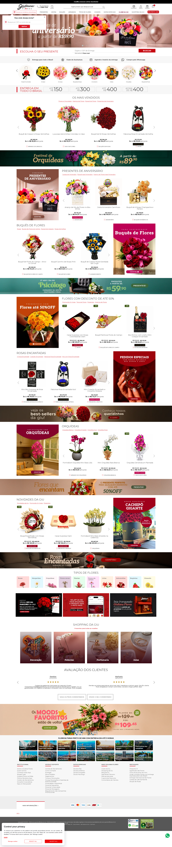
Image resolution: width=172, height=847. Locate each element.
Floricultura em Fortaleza (45, 758)
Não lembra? (82, 53)
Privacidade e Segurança (53, 783)
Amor (139, 146)
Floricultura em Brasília (122, 758)
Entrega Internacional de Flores (140, 778)
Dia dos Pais (77, 769)
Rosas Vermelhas (60, 229)
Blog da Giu (105, 772)
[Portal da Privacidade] (133, 821)
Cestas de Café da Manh (138, 779)
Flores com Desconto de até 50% (88, 298)
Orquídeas (128, 81)
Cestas (53, 12)
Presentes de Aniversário (105, 101)
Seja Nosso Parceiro (108, 774)
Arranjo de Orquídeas (78, 475)
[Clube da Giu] (86, 735)
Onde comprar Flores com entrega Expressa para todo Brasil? (142, 775)
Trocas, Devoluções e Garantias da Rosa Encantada (56, 780)
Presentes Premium (64, 548)
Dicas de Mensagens (52, 789)
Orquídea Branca (68, 430)
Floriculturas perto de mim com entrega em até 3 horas (86, 738)
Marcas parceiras (107, 776)
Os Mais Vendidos (86, 97)
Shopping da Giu (138, 12)
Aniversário (94, 81)
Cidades (97, 12)
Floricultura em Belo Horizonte (143, 758)
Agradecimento (95, 274)
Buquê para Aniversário (85, 174)
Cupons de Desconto (108, 778)
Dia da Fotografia (79, 772)
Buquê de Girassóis (47, 229)
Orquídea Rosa (103, 430)
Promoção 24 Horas (69, 302)
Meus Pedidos (50, 774)
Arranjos (72, 12)
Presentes (44, 12)
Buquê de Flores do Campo (110, 347)
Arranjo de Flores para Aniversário (104, 174)
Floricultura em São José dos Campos (46, 747)
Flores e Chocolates (65, 101)
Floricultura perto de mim (138, 772)
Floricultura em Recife (103, 747)
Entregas (48, 772)
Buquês (62, 12)
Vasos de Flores (141, 475)
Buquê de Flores (146, 81)
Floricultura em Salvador (64, 747)
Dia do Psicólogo (79, 774)
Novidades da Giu (30, 499)
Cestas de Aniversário (69, 174)
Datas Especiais (110, 12)
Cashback (134, 8)
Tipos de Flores (85, 12)
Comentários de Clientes (109, 780)
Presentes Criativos (95, 402)
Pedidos (147, 8)
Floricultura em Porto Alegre (124, 747)
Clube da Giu (123, 12)
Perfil (141, 8)
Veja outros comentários (72, 697)
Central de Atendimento (53, 769)
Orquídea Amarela (80, 430)
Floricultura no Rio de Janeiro (85, 747)
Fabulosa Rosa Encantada (52, 356)
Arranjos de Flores (78, 101)
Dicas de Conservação (52, 787)
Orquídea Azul (92, 430)
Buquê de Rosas (135, 781)
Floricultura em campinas (141, 747)
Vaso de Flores (70, 146)
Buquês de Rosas (77, 81)
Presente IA (134, 769)
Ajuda (52, 8)
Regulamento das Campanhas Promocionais (55, 791)
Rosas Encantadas (141, 347)
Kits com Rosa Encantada (70, 356)
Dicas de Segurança (52, 785)
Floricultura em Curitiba (83, 758)
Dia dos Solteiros (79, 770)
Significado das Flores (137, 770)
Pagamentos (49, 776)
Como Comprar (50, 770)
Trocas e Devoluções (52, 778)
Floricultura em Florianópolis (64, 758)
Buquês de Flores (31, 225)
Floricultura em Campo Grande (103, 758)
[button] (170, 31)
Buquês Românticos (141, 219)
